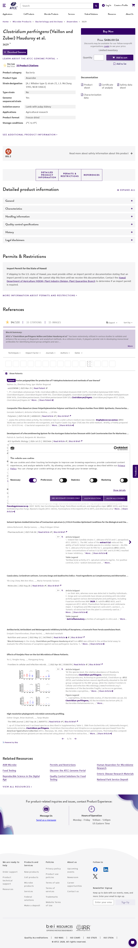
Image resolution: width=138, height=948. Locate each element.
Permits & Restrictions (70, 175)
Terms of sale (53, 882)
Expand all (127, 190)
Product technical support (8, 880)
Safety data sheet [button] (126, 86)
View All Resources (16, 787)
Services (71, 14)
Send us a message (46, 820)
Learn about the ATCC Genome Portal (29, 58)
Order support (10, 872)
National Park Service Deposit (112, 779)
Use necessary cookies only (66, 498)
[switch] (63, 480)
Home (6, 21)
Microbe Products (51, 14)
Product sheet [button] (88, 86)
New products (31, 872)
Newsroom (72, 877)
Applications (7, 14)
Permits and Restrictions (63, 764)
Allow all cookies (115, 498)
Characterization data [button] (91, 96)
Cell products (31, 877)
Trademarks (52, 896)
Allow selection (92, 498)
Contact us (73, 891)
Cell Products (29, 14)
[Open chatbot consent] (133, 943)
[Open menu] (4, 6)
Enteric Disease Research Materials (115, 773)
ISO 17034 (109, 937)
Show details (119, 490)
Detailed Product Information (47, 175)
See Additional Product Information (29, 134)
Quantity (87, 57)
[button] (96, 6)
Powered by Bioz (11, 742)
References (92, 175)
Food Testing (9, 770)
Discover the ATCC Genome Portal (68, 770)
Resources (112, 14)
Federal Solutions (91, 14)
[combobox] (56, 6)
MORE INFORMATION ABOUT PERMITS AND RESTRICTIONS (39, 295)
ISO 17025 (92, 937)
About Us (129, 14)
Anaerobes (72, 21)
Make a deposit (32, 905)
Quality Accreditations (36, 937)
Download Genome (16, 52)
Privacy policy (53, 868)
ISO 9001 (59, 937)
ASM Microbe (10, 764)
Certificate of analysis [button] (107, 86)
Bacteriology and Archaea (49, 21)
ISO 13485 (75, 937)
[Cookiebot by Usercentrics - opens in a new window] (116, 448)
